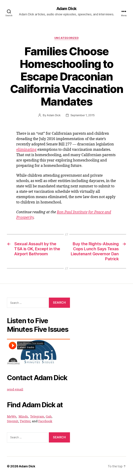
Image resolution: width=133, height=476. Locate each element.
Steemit (12, 421)
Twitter (25, 421)
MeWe (11, 417)
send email (15, 390)
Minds (23, 417)
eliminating (26, 149)
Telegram (37, 417)
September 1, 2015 (82, 115)
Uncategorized (66, 38)
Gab (49, 417)
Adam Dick (66, 9)
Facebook (45, 421)
